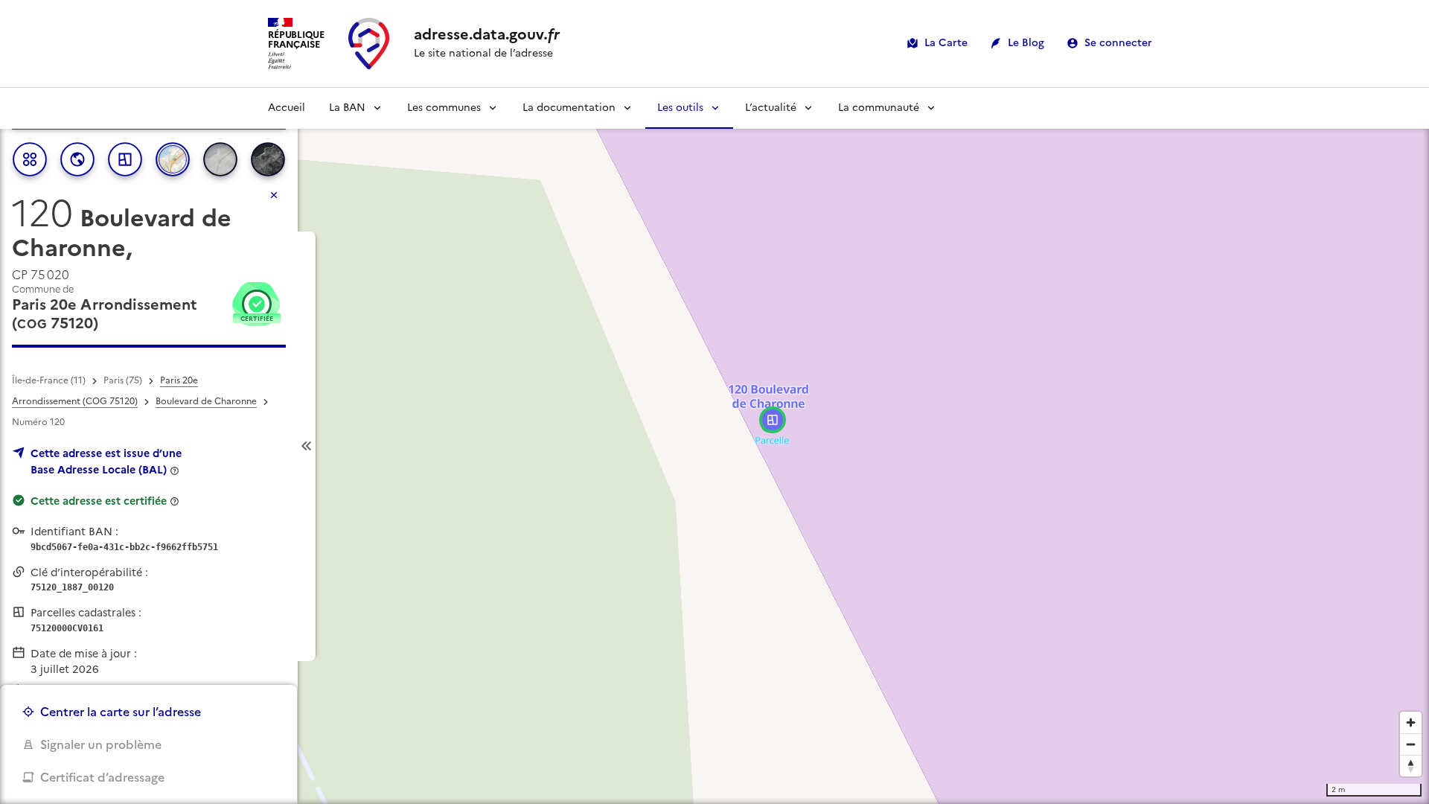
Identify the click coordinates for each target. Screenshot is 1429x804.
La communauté (878, 107)
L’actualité (770, 107)
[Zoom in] (1411, 722)
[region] (714, 446)
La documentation (569, 107)
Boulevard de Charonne (206, 401)
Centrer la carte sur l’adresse (120, 712)
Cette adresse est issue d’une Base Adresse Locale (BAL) (106, 461)
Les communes (444, 107)
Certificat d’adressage (102, 777)
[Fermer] (274, 195)
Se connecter (1118, 43)
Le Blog (1026, 43)
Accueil (286, 107)
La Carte (946, 43)
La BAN (347, 107)
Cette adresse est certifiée (99, 501)
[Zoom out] (1411, 744)
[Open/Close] (307, 446)
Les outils (680, 107)
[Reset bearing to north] (1411, 765)
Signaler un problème (101, 744)
